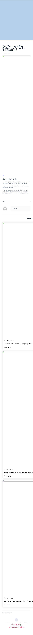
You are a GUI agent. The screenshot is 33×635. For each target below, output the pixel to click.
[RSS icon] (19, 629)
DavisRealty (14, 208)
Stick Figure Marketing (17, 624)
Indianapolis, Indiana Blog (16, 626)
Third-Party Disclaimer (13, 627)
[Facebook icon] (13, 629)
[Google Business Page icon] (18, 629)
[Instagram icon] (16, 629)
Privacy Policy (21, 627)
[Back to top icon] (16, 619)
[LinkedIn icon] (15, 629)
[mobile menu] (31, 3)
